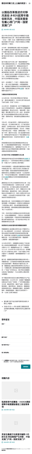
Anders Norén (24, 448)
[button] (26, 3)
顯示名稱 (5, 337)
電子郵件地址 (6, 345)
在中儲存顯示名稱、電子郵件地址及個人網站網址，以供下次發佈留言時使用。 (17, 361)
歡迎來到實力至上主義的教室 (13, 3)
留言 (3, 324)
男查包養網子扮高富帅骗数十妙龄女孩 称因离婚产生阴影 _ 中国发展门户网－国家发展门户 (16, 437)
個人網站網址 (5, 352)
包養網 (6, 177)
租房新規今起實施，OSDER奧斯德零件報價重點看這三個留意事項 (16, 404)
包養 (21, 88)
